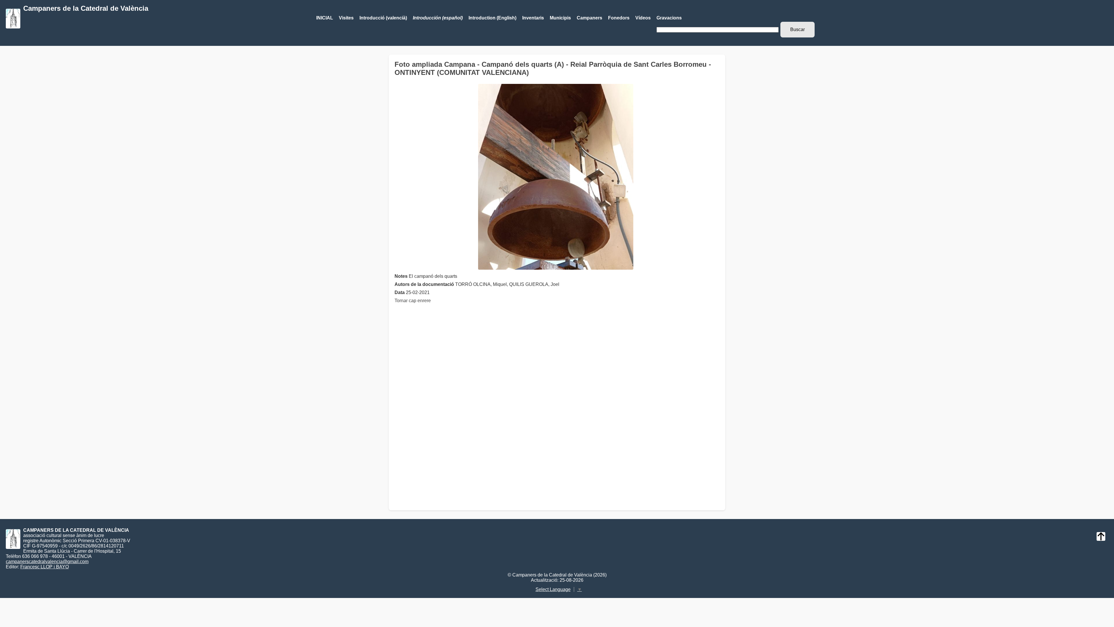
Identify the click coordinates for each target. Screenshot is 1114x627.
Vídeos (643, 17)
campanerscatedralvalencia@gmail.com (47, 561)
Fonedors (619, 17)
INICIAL (324, 17)
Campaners (589, 17)
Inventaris (533, 17)
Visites (346, 17)
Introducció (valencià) (383, 17)
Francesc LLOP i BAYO (44, 566)
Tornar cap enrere (413, 300)
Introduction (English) (492, 17)
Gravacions (669, 17)
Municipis (560, 17)
